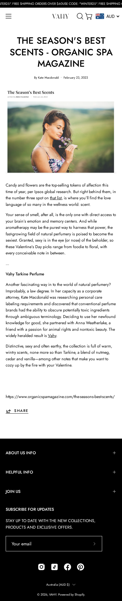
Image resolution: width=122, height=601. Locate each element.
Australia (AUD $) (58, 584)
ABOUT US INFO (21, 453)
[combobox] (108, 16)
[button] (79, 16)
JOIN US (13, 491)
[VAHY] (61, 16)
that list (56, 198)
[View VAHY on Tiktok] (54, 567)
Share (21, 411)
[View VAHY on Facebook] (67, 567)
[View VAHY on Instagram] (41, 567)
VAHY (52, 594)
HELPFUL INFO (19, 472)
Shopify (79, 594)
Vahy (52, 335)
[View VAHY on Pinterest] (80, 567)
